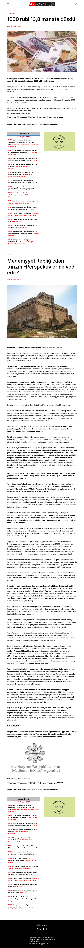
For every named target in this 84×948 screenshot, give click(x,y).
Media (9, 255)
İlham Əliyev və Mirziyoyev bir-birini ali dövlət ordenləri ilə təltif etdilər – (22, 159)
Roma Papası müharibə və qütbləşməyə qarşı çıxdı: (22, 195)
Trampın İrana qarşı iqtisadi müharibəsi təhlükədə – (20, 242)
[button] (8, 4)
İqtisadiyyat (11, 13)
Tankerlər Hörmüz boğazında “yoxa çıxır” (22, 220)
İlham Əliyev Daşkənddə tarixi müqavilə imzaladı (20, 174)
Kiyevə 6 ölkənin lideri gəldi (23, 214)
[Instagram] (40, 929)
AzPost (60, 117)
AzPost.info (42, 925)
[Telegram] (43, 929)
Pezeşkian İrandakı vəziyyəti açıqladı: (23, 202)
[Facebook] (37, 929)
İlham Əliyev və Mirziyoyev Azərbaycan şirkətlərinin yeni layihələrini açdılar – (23, 143)
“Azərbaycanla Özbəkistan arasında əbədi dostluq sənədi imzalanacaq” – (23, 233)
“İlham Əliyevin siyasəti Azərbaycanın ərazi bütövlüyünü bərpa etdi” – (23, 152)
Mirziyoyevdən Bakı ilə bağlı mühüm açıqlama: (22, 166)
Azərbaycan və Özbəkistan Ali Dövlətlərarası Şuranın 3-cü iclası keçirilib (22, 181)
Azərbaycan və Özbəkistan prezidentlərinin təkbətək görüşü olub (21, 188)
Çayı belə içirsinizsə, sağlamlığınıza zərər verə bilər (22, 226)
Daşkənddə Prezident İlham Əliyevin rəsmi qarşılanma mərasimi (22, 208)
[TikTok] (46, 929)
